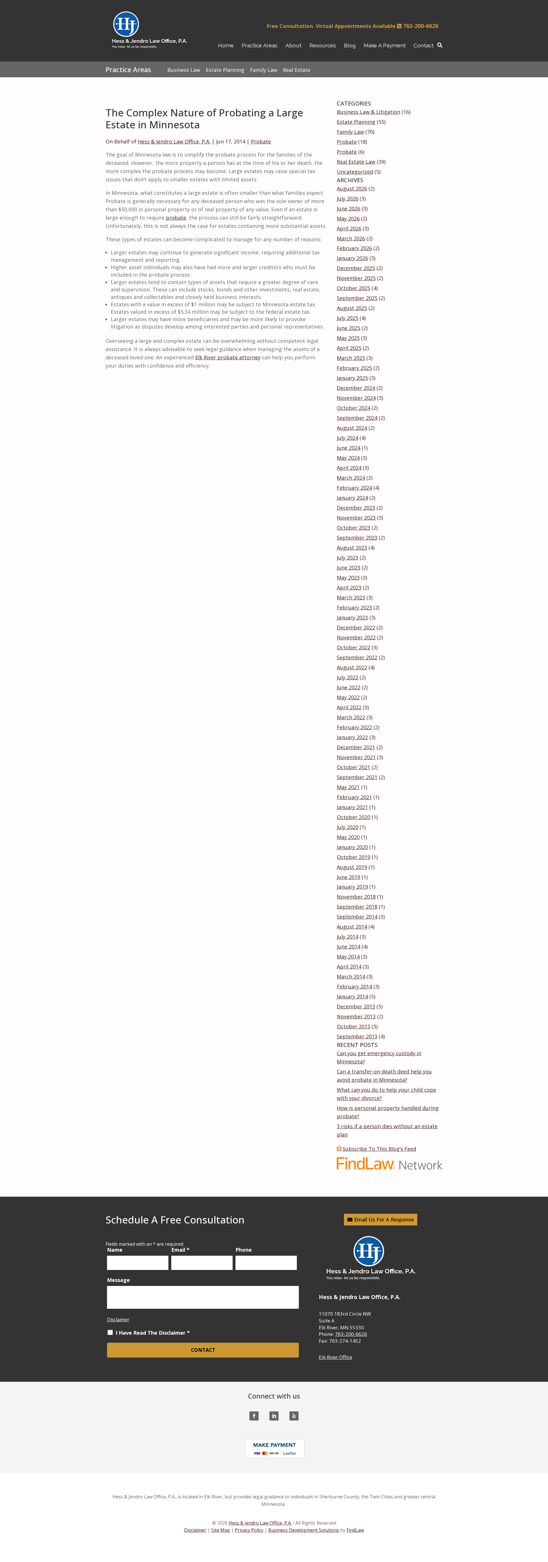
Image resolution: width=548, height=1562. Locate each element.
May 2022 (348, 697)
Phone (243, 1249)
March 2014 (351, 976)
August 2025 (352, 308)
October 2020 (353, 817)
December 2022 (356, 627)
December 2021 (356, 747)
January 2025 (352, 377)
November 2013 (356, 1016)
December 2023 (356, 507)
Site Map (220, 1530)
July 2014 (347, 936)
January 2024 (352, 497)
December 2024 (356, 387)
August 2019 (352, 867)
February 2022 (354, 727)
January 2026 (352, 258)
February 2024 (354, 487)
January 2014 (352, 996)
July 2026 (347, 198)
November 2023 (356, 517)
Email (180, 1249)
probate (176, 217)
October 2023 (353, 527)
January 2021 (352, 807)
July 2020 (347, 827)
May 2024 (348, 457)
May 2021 (348, 787)
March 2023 (351, 597)
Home (226, 45)
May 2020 (348, 837)
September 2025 (357, 298)
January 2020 (352, 847)
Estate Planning (356, 121)
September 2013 (357, 1036)
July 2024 (347, 437)
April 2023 (349, 587)
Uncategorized (355, 171)
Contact (424, 45)
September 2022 (357, 657)
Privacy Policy (249, 1530)
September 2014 (357, 916)
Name (114, 1249)
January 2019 (352, 886)
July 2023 (347, 557)
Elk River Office (335, 1357)
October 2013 (353, 1026)
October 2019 (353, 857)
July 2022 (347, 677)
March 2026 (351, 238)
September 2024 (357, 417)
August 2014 (352, 926)
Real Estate (296, 69)
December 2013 (356, 1006)
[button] (541, 1520)
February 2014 (354, 986)
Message (118, 1280)
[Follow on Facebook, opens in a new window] (254, 1416)
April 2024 (349, 467)
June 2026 (348, 208)
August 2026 (352, 188)
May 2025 (348, 338)
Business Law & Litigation (368, 111)
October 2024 (353, 407)
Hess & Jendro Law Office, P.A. (174, 141)
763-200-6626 (420, 26)
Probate (261, 141)
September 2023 (357, 537)
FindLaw (355, 1530)
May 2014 (348, 956)
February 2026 (354, 248)
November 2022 (356, 637)
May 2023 (348, 577)
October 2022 (353, 647)
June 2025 (348, 328)
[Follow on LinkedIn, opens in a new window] (274, 1416)
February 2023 (354, 607)
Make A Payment (385, 45)
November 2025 (356, 278)
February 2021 (354, 797)
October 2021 (353, 767)
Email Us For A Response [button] (384, 1219)
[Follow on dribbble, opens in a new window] (294, 1416)
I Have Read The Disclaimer (153, 1333)
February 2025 (354, 367)
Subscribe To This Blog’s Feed (379, 1148)
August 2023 (352, 547)
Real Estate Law (356, 161)
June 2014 (348, 946)
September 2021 (357, 777)
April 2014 (349, 966)
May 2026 (348, 218)
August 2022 (352, 667)
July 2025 (347, 318)
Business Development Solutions (303, 1530)
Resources (322, 45)
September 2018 (357, 906)
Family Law (350, 131)
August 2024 (352, 427)
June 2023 (348, 567)
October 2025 (353, 288)
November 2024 (356, 397)
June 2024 (348, 447)
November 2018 (356, 896)
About (293, 45)
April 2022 (349, 707)
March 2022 (351, 717)
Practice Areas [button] (259, 45)
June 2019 (348, 877)
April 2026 (349, 228)
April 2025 (349, 348)
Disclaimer (118, 1319)
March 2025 (351, 357)
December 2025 (356, 268)
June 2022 (348, 687)
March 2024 (351, 477)
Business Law (183, 69)
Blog (350, 45)
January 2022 (352, 737)
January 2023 (352, 617)
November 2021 (356, 757)
